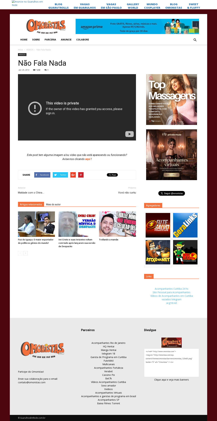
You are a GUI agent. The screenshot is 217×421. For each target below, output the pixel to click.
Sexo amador (108, 385)
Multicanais (108, 364)
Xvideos (108, 389)
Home (23, 39)
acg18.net (171, 303)
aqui (88, 159)
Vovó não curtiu (127, 192)
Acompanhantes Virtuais (108, 392)
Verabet (108, 371)
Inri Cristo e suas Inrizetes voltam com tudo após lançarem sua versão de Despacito (76, 243)
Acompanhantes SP (108, 399)
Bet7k (108, 378)
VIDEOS (29, 49)
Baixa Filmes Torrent (108, 403)
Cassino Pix (108, 374)
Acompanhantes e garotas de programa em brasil (108, 396)
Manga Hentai (108, 350)
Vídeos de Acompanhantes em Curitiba (171, 295)
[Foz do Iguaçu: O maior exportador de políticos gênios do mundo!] (36, 224)
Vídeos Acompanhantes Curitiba (108, 382)
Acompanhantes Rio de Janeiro (108, 342)
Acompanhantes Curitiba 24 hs (171, 288)
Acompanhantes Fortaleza (108, 367)
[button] (195, 40)
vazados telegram (171, 299)
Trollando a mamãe (108, 239)
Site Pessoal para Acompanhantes (171, 292)
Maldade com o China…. (31, 192)
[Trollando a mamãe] (117, 224)
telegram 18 (108, 353)
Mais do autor (53, 204)
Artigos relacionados (31, 204)
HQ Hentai (108, 346)
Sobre (36, 39)
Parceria (50, 39)
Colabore (82, 39)
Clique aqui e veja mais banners (171, 379)
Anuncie (66, 39)
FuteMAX (109, 360)
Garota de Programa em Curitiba (108, 357)
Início (20, 49)
